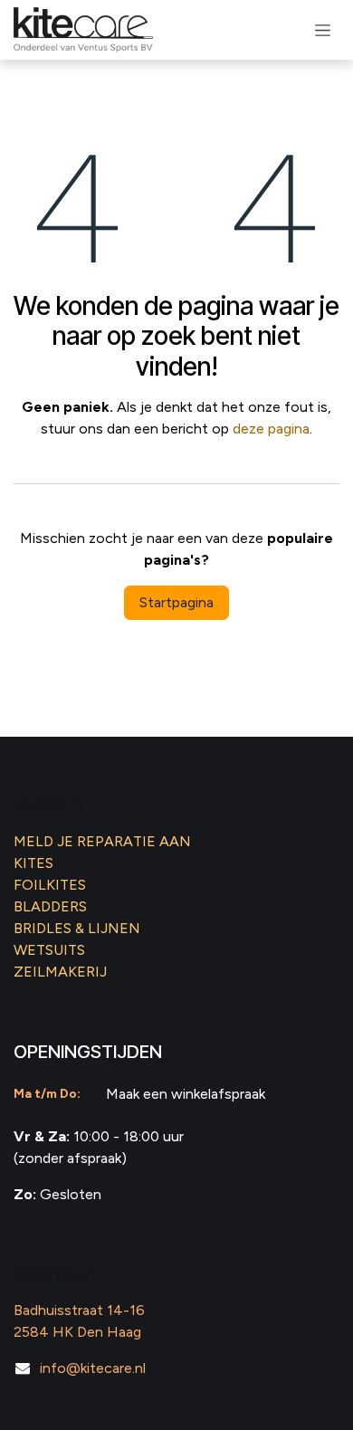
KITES (33, 863)
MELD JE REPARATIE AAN (102, 841)
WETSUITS (49, 949)
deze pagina (271, 428)
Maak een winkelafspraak (185, 1093)
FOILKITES (50, 884)
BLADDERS (50, 906)
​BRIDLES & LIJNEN (77, 928)
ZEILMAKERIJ (60, 971)
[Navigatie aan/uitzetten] (322, 30)
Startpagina (176, 602)
